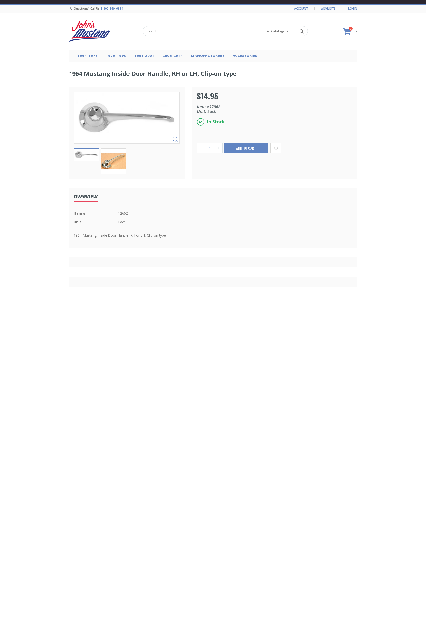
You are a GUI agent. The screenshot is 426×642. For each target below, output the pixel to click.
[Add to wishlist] (275, 148)
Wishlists (328, 8)
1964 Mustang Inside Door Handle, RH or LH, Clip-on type (153, 73)
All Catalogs (275, 31)
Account (301, 8)
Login (352, 8)
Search (301, 31)
